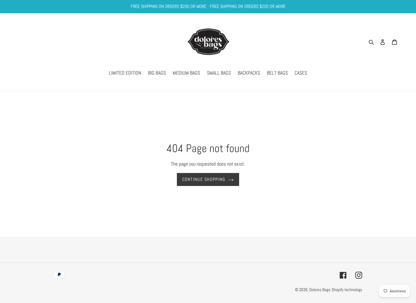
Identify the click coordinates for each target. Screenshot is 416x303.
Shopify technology (347, 289)
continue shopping (204, 179)
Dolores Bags (320, 289)
